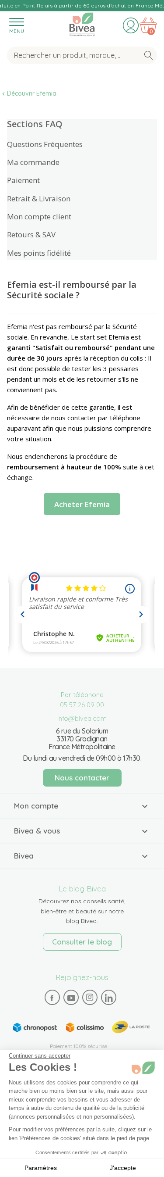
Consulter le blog (82, 941)
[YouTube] (71, 997)
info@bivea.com (82, 718)
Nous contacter (82, 777)
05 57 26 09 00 (82, 705)
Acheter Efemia (82, 504)
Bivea (82, 23)
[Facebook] (52, 997)
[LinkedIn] (108, 997)
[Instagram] (89, 997)
